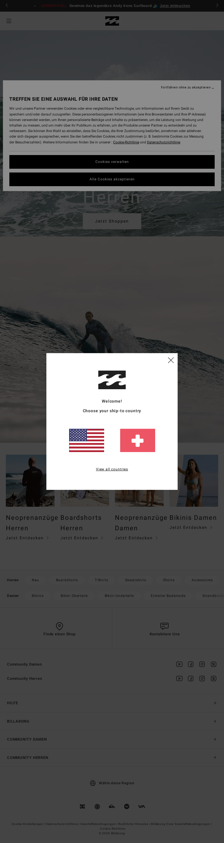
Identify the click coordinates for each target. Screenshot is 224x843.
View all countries (112, 469)
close (171, 360)
